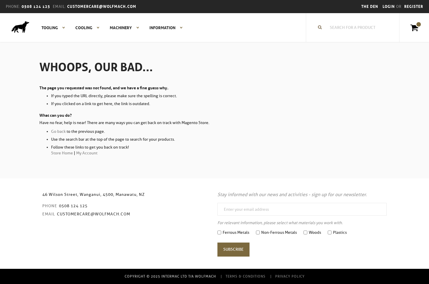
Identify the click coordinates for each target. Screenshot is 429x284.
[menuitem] (50, 27)
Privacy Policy (290, 276)
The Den (369, 6)
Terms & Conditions (246, 276)
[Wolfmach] (17, 27)
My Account (86, 153)
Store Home (62, 153)
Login (389, 6)
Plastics (340, 232)
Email (48, 214)
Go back (58, 131)
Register (413, 6)
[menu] (110, 27)
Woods (315, 232)
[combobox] (356, 28)
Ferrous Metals (236, 232)
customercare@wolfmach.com (93, 214)
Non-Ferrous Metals (279, 232)
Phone (49, 205)
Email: (59, 6)
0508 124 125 (73, 205)
